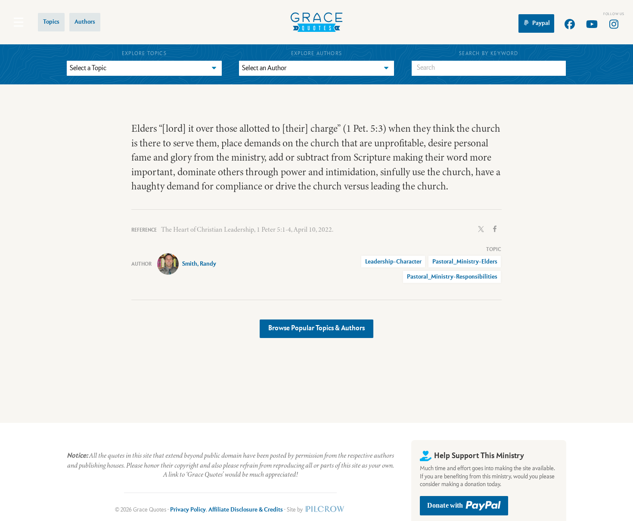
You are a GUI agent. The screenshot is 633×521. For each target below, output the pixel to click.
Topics (51, 22)
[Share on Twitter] (481, 228)
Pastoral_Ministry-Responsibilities (452, 277)
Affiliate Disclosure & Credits (245, 510)
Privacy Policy (188, 510)
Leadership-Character (393, 262)
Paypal (541, 23)
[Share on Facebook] (495, 228)
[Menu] (18, 22)
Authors (84, 22)
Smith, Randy (199, 264)
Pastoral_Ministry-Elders (464, 262)
